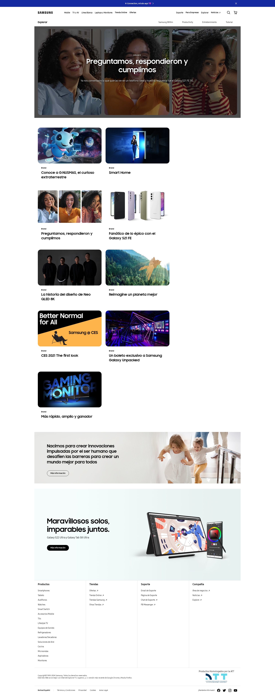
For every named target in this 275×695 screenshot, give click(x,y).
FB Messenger (147, 604)
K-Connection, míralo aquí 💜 (138, 3)
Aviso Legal (103, 690)
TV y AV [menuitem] (75, 12)
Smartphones (44, 590)
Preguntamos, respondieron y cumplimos (137, 65)
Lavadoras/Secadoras (47, 637)
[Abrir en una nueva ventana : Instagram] (230, 690)
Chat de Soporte (148, 600)
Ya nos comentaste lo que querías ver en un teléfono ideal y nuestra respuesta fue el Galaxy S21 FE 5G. (137, 80)
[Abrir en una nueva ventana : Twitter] (224, 690)
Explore (196, 600)
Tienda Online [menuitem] (121, 12)
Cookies (93, 690)
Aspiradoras (43, 656)
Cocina (41, 646)
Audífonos (42, 600)
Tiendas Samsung (97, 600)
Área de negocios (200, 590)
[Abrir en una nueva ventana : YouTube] (235, 690)
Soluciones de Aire (46, 642)
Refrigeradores (44, 632)
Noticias (196, 595)
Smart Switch (44, 609)
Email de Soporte (148, 590)
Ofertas (92, 590)
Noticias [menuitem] (214, 12)
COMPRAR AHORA (137, 89)
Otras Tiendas (95, 604)
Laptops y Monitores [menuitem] (103, 12)
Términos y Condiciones (66, 690)
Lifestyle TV (43, 623)
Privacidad (82, 690)
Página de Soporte (149, 595)
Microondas (43, 651)
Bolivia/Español (44, 690)
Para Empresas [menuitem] (192, 12)
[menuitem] (166, 22)
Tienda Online (95, 595)
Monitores (42, 660)
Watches (41, 604)
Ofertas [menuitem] (132, 12)
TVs (39, 618)
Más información (57, 473)
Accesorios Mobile (46, 614)
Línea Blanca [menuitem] (86, 12)
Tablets (41, 595)
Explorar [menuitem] (205, 12)
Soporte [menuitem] (179, 12)
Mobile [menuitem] (67, 12)
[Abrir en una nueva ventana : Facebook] (218, 690)
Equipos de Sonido (46, 628)
